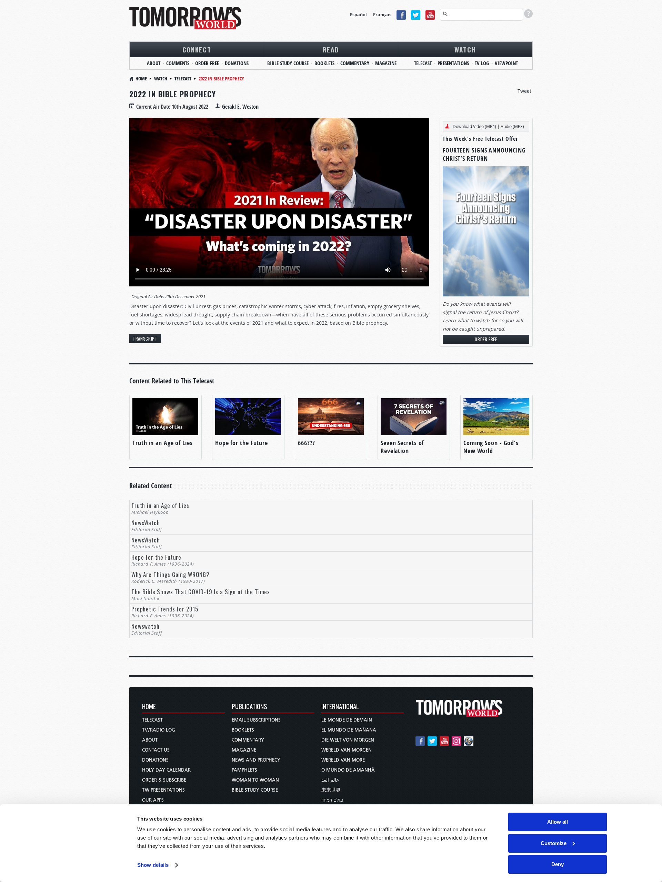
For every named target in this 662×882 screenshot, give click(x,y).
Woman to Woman (255, 780)
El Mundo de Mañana (348, 730)
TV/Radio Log (158, 730)
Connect (196, 49)
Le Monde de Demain (346, 720)
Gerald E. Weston (240, 106)
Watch (465, 49)
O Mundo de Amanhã (348, 770)
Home (141, 78)
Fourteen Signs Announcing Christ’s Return (484, 154)
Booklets (324, 63)
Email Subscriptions (256, 720)
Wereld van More (343, 760)
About (153, 63)
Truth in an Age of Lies (162, 443)
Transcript (145, 338)
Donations (237, 63)
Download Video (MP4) (474, 126)
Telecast (423, 63)
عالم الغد (330, 780)
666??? (306, 443)
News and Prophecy (256, 760)
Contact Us (156, 750)
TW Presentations (163, 790)
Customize (553, 843)
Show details (153, 865)
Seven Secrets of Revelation (402, 447)
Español (358, 14)
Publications (249, 707)
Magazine (386, 63)
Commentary (354, 63)
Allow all (557, 822)
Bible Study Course (288, 63)
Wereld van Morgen (346, 750)
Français (382, 14)
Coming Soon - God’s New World (491, 447)
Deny (557, 864)
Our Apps (153, 800)
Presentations (453, 63)
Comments (177, 63)
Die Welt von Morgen (347, 740)
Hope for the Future (241, 443)
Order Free (207, 63)
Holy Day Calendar (166, 770)
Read (331, 49)
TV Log (482, 63)
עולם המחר (332, 800)
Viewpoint (506, 63)
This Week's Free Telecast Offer (480, 139)
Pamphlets (244, 770)
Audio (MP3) (512, 126)
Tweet (524, 91)
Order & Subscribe (164, 780)
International (340, 707)
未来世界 (331, 790)
